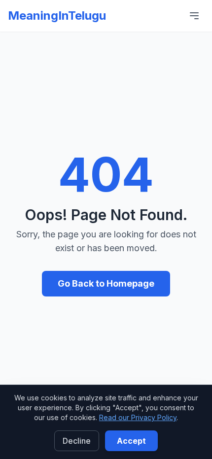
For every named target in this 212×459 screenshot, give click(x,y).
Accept (131, 441)
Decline (77, 441)
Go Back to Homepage (106, 283)
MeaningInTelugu (57, 15)
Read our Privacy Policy (138, 417)
